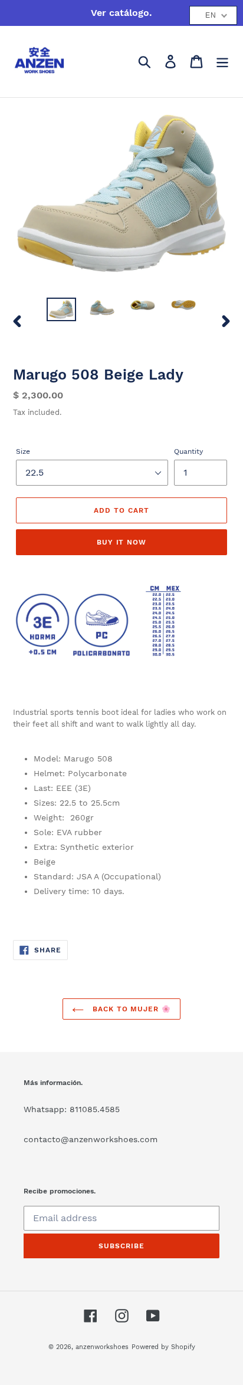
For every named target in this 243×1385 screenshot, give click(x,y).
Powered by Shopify (163, 1347)
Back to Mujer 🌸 (130, 1009)
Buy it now (122, 542)
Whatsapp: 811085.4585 (72, 1109)
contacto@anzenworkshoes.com (90, 1139)
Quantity (188, 451)
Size (23, 451)
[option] (61, 311)
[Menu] (222, 61)
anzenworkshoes (102, 1347)
